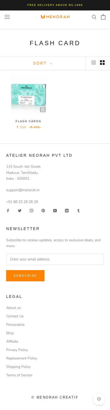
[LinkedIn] (67, 210)
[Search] (94, 17)
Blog (10, 333)
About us (13, 307)
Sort (41, 63)
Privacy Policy (17, 349)
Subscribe (25, 276)
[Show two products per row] (102, 62)
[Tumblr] (78, 210)
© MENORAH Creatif (54, 397)
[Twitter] (19, 210)
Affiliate (12, 341)
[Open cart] (103, 16)
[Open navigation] (7, 17)
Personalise (15, 324)
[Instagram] (31, 210)
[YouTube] (55, 210)
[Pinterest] (43, 210)
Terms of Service (19, 375)
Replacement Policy (21, 358)
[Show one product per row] (93, 62)
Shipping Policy (18, 366)
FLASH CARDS (28, 121)
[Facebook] (8, 210)
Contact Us (15, 316)
